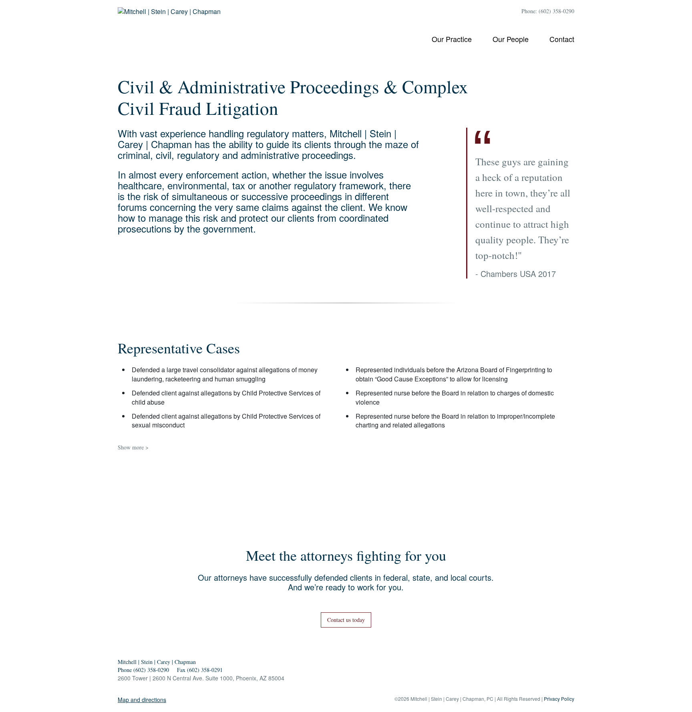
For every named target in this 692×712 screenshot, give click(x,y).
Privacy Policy (559, 698)
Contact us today (346, 620)
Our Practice (452, 39)
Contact (561, 39)
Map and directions (142, 700)
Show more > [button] (133, 447)
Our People (511, 39)
